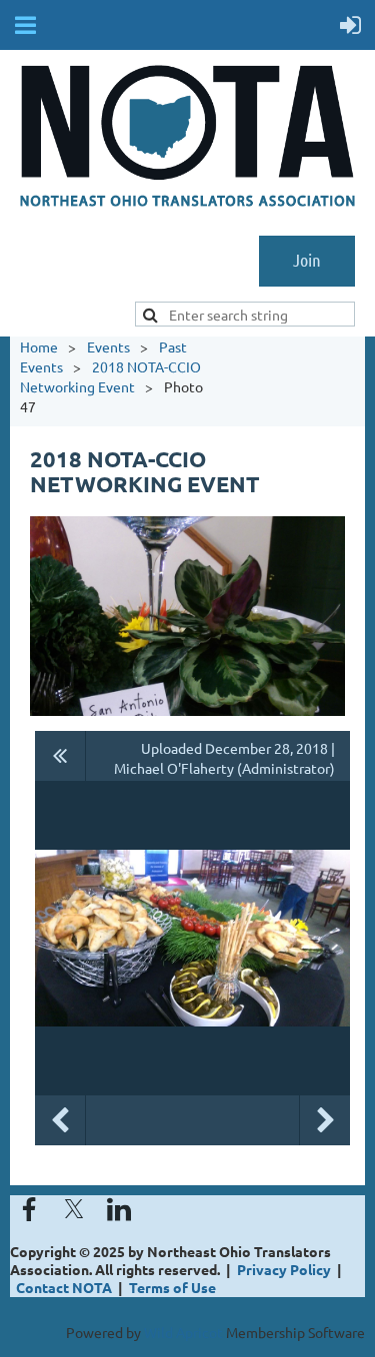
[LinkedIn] (119, 1209)
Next (325, 1120)
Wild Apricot (183, 1332)
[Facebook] (29, 1209)
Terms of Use (172, 1287)
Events (108, 346)
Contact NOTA (64, 1287)
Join (307, 260)
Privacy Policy (284, 1269)
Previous (60, 1120)
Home (39, 346)
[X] (74, 1209)
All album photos (60, 756)
